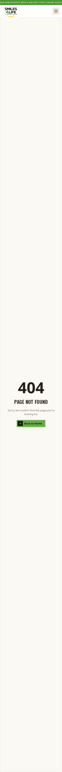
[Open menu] (55, 11)
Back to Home (33, 423)
